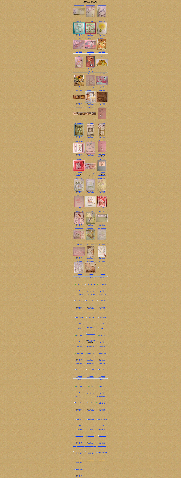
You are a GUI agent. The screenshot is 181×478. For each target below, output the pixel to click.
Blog (92, 68)
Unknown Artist (101, 156)
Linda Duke (80, 17)
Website (77, 18)
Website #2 (80, 18)
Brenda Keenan (91, 67)
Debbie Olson (79, 175)
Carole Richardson (91, 340)
